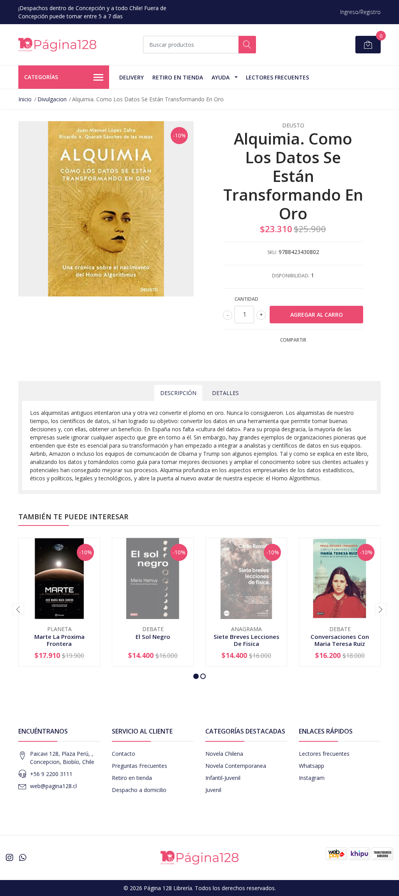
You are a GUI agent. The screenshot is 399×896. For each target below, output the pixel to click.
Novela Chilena (224, 753)
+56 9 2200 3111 (51, 774)
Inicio (25, 99)
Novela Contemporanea (235, 765)
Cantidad (246, 299)
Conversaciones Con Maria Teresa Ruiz (340, 640)
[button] (196, 676)
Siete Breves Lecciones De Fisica (246, 640)
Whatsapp (311, 765)
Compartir (293, 340)
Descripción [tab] (178, 393)
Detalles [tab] (225, 393)
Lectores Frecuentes (277, 77)
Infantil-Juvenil (222, 777)
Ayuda (221, 77)
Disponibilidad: (290, 275)
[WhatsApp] (23, 857)
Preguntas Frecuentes (139, 765)
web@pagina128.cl (53, 786)
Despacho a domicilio (139, 790)
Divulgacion (52, 99)
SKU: (272, 252)
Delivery (131, 77)
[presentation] (18, 609)
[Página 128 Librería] (57, 44)
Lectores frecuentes (324, 753)
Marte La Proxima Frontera (59, 640)
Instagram (312, 777)
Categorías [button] (41, 77)
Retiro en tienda (177, 77)
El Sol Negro (153, 636)
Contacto (123, 753)
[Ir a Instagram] (9, 857)
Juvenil (213, 790)
